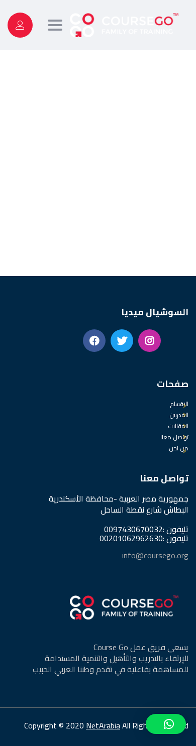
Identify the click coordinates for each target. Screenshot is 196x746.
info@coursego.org (155, 555)
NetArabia (103, 725)
